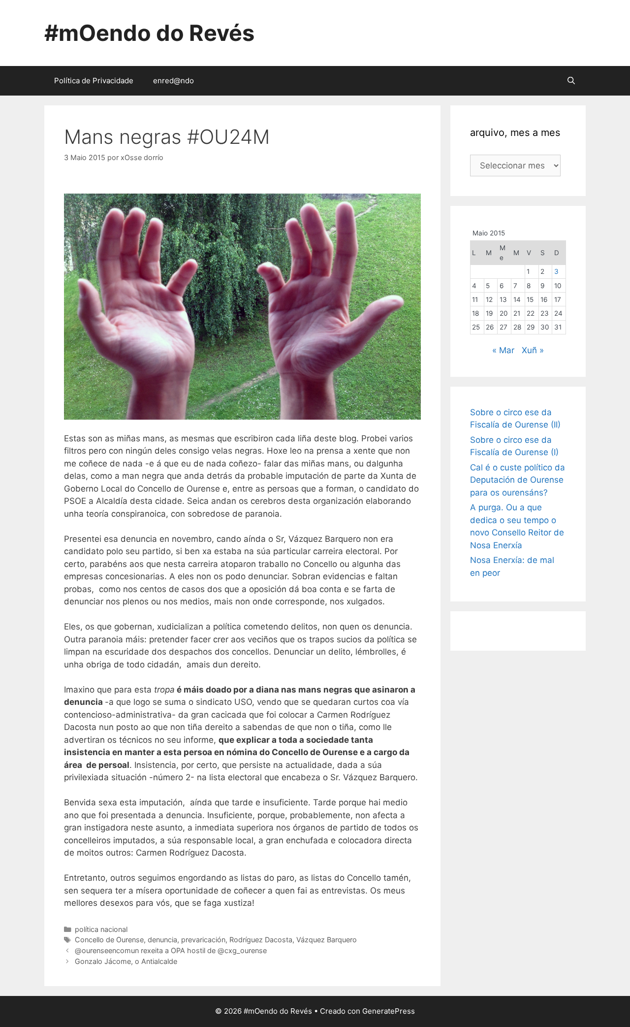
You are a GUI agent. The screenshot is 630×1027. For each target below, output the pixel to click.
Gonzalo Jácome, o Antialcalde (126, 961)
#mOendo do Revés (149, 32)
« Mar (503, 350)
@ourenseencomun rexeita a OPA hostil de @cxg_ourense (171, 950)
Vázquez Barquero (326, 939)
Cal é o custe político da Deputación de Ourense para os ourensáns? (517, 480)
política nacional (101, 929)
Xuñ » (533, 350)
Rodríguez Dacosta (260, 939)
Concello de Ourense (109, 939)
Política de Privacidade (93, 80)
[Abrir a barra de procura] (571, 81)
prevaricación (203, 939)
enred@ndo (173, 80)
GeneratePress (388, 1011)
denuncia (162, 939)
